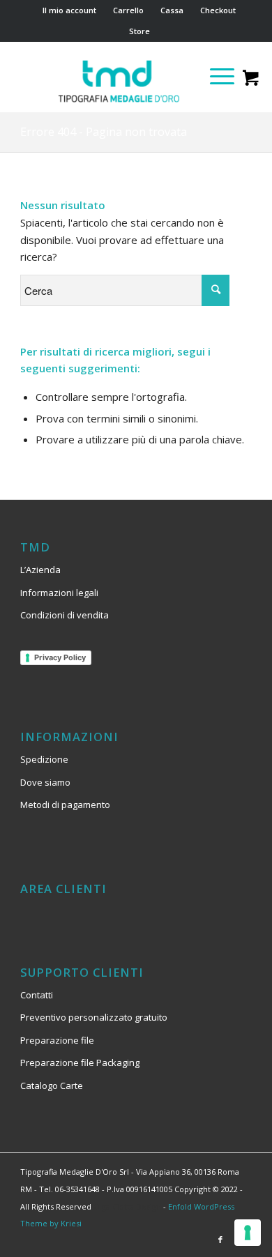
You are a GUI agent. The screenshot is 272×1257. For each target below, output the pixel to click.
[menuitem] (70, 10)
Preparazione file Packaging (79, 1062)
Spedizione (44, 759)
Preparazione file (57, 1040)
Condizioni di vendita (64, 615)
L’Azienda (40, 569)
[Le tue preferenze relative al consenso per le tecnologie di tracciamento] (247, 1232)
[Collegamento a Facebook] (220, 1239)
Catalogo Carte (51, 1085)
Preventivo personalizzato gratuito (93, 1017)
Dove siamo (45, 782)
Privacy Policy (60, 657)
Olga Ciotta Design (127, 1206)
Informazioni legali (59, 592)
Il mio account (69, 10)
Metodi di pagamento (65, 804)
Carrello (128, 10)
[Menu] (215, 76)
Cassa (171, 10)
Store (139, 31)
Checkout (218, 10)
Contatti (36, 995)
